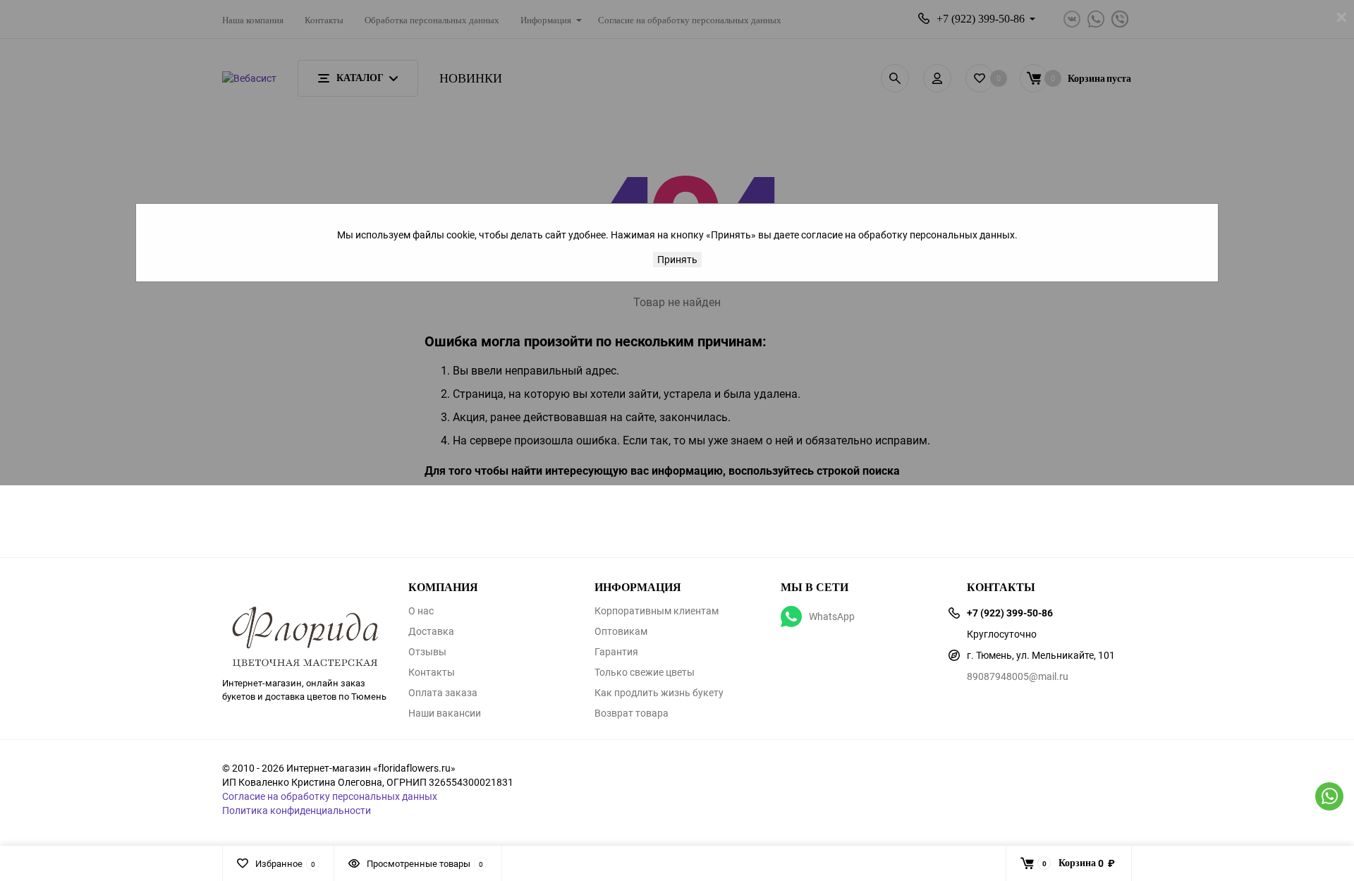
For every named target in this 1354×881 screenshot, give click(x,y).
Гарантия (616, 652)
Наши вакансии (444, 713)
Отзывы (427, 652)
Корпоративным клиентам (656, 611)
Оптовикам (620, 631)
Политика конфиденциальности (296, 810)
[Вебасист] (304, 614)
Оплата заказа (442, 693)
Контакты (431, 672)
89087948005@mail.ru (1017, 676)
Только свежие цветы (644, 672)
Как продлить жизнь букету (659, 693)
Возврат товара (631, 713)
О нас (421, 611)
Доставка (431, 631)
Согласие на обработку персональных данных (329, 796)
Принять (677, 259)
